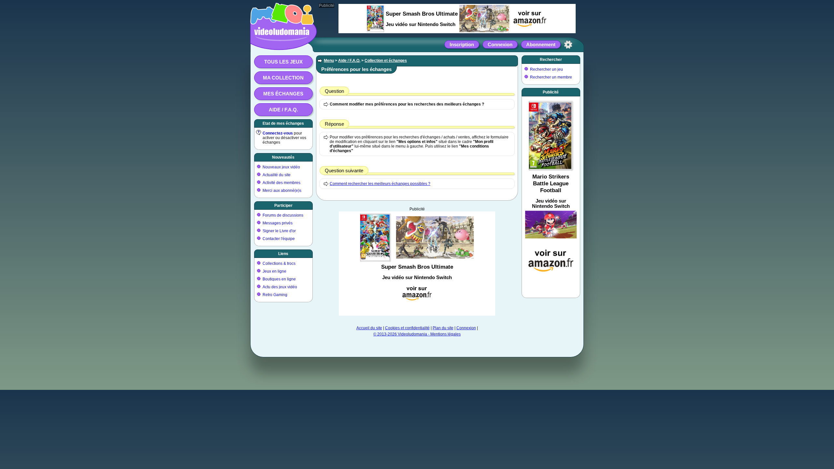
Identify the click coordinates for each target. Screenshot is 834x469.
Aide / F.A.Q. (283, 109)
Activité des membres (281, 182)
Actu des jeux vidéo (280, 287)
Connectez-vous (278, 133)
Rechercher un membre (551, 77)
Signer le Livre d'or (279, 231)
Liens (283, 253)
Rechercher (551, 59)
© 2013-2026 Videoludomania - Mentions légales (417, 334)
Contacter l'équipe (279, 238)
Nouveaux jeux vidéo (281, 167)
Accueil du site (369, 328)
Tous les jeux (283, 61)
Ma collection (283, 77)
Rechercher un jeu (546, 69)
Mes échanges (283, 93)
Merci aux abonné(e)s (282, 190)
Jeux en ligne (274, 271)
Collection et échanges (386, 60)
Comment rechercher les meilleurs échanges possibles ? (380, 183)
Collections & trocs (279, 263)
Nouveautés (283, 157)
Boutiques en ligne (279, 279)
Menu (329, 60)
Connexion (500, 44)
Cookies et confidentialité (407, 328)
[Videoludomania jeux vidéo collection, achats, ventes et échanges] (281, 43)
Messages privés (278, 223)
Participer (283, 205)
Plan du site (443, 328)
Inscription (462, 44)
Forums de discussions (283, 215)
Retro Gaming (275, 294)
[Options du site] (568, 44)
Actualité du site (277, 175)
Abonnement (540, 44)
